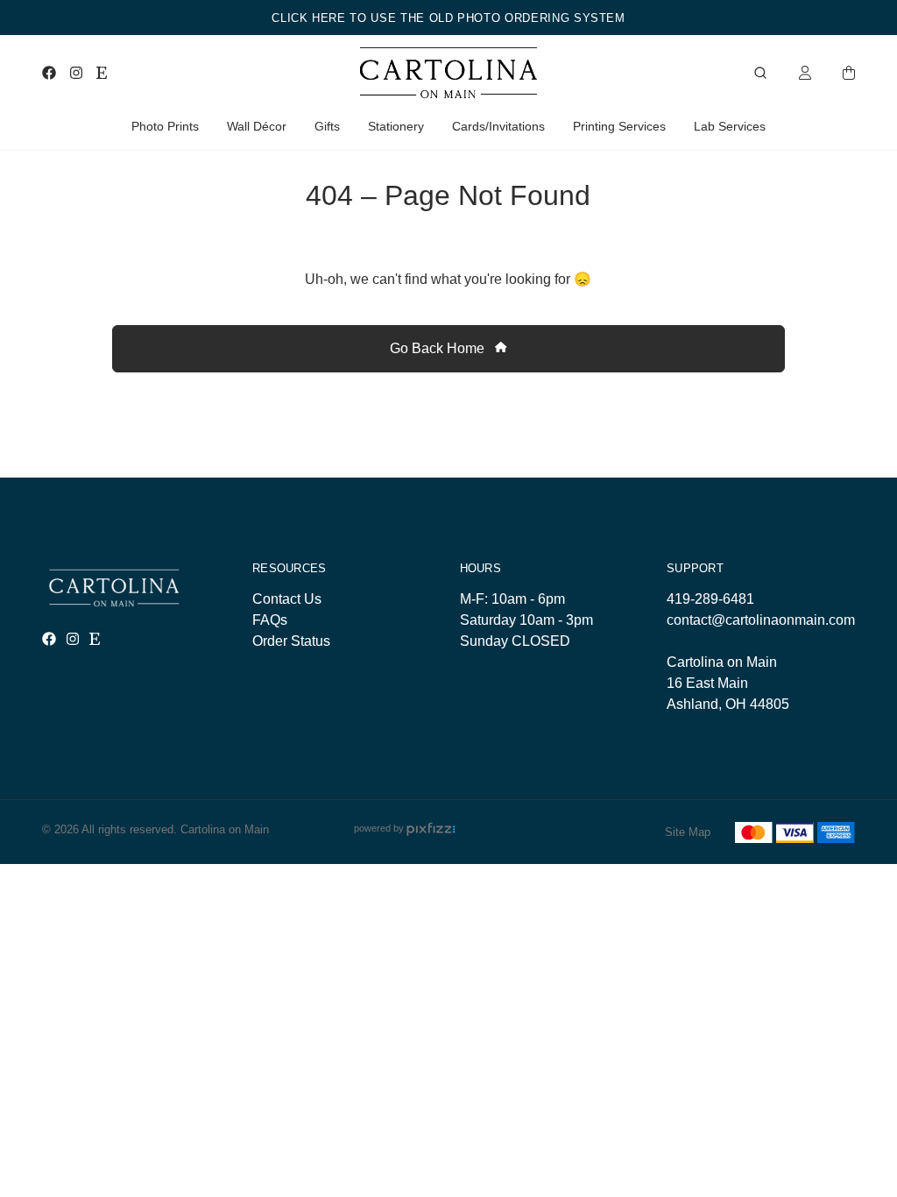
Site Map (687, 832)
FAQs (269, 620)
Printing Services (619, 126)
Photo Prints (165, 126)
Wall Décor (256, 126)
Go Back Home (439, 348)
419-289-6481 (710, 598)
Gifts (327, 126)
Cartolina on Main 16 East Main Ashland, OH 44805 (728, 683)
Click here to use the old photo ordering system (448, 18)
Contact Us (286, 598)
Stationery (396, 126)
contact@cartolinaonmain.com (761, 620)
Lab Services (730, 126)
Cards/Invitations (498, 126)
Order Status (291, 641)
